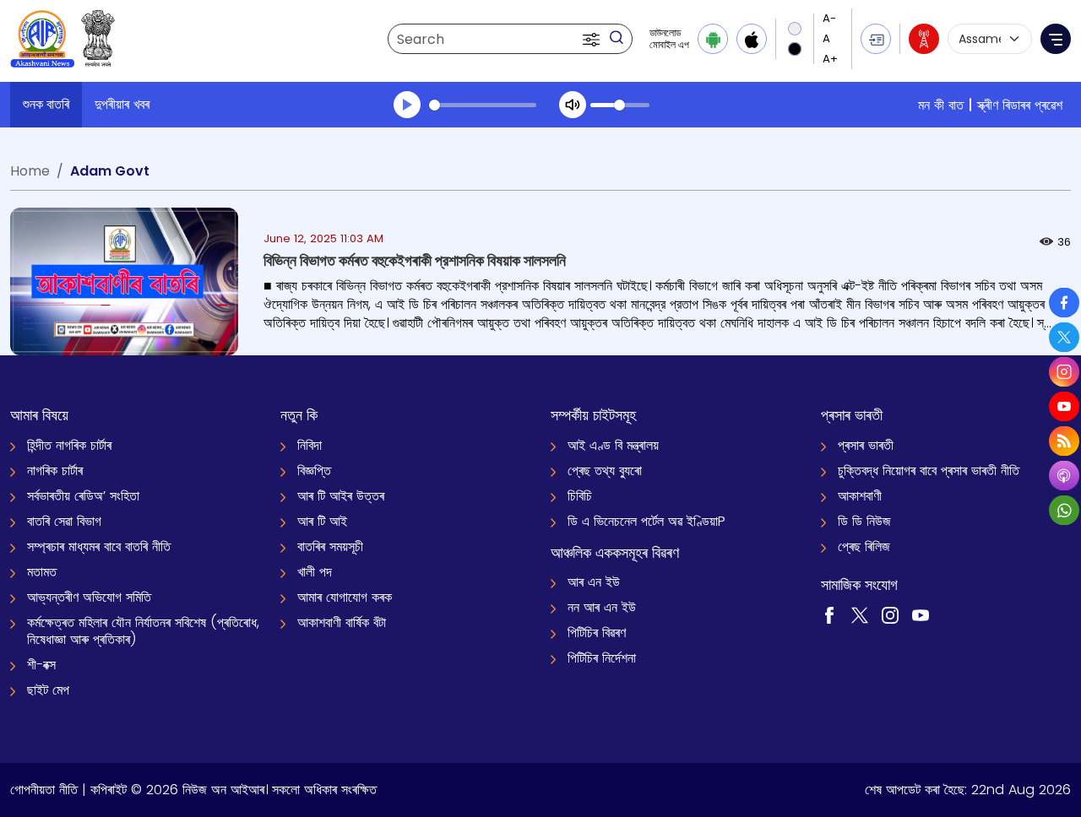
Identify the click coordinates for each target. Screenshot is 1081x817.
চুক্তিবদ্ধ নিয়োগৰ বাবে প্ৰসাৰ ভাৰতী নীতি (928, 470)
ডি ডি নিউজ (864, 521)
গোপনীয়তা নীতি (44, 789)
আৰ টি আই (322, 521)
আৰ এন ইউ (594, 582)
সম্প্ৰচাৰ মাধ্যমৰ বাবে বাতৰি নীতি (99, 546)
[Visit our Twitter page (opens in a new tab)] (859, 614)
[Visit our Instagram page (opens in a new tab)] (890, 614)
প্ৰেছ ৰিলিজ (864, 546)
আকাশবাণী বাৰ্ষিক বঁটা (341, 622)
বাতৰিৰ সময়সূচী (330, 546)
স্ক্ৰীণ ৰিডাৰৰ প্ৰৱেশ (1019, 105)
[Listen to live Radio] (924, 39)
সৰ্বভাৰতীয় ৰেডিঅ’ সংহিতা (83, 496)
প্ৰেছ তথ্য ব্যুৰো (605, 470)
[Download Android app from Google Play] (713, 39)
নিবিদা (309, 445)
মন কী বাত (941, 105)
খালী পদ (314, 572)
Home (30, 171)
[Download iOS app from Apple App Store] (751, 39)
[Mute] (572, 104)
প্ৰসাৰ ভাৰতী (866, 445)
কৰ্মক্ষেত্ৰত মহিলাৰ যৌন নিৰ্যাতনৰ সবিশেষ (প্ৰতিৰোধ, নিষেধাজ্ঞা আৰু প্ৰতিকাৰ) (143, 631)
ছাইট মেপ (48, 690)
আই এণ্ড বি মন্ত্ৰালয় (613, 445)
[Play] (407, 104)
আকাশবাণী (860, 496)
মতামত (42, 572)
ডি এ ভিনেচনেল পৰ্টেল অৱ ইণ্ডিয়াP (646, 521)
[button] (593, 39)
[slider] (482, 105)
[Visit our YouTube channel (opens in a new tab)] (920, 614)
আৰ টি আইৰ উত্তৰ (340, 496)
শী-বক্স (41, 664)
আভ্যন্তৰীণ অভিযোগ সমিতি (89, 597)
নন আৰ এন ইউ (602, 607)
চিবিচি (580, 496)
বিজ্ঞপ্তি (314, 470)
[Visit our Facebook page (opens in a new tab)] (829, 614)
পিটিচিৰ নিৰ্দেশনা (602, 658)
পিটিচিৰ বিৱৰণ (597, 632)
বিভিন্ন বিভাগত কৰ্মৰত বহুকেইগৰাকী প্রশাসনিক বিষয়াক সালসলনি (414, 260)
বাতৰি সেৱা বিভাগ (64, 521)
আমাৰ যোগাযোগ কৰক (344, 597)
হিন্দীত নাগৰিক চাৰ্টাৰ (69, 445)
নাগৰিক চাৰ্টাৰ (55, 470)
